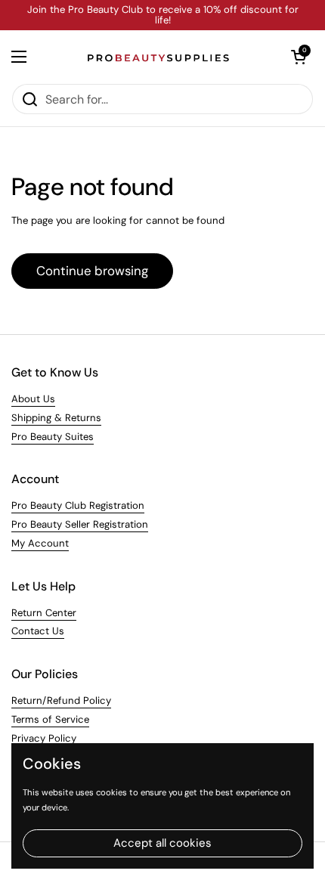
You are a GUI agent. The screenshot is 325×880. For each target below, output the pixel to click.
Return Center (43, 612)
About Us (33, 398)
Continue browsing (92, 270)
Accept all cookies (162, 843)
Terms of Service (50, 719)
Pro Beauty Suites (52, 436)
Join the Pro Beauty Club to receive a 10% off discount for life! (163, 15)
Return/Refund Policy (61, 700)
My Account (40, 543)
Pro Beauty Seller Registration (79, 524)
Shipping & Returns (56, 417)
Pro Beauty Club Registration (77, 505)
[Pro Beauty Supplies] (158, 57)
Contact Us (37, 630)
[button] (298, 57)
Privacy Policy (43, 738)
